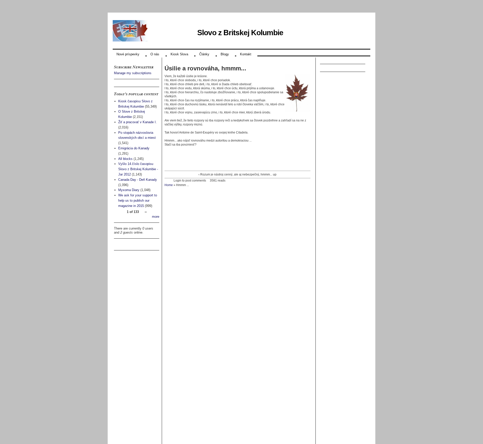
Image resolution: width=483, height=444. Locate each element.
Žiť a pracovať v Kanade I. (137, 122)
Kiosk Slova (179, 54)
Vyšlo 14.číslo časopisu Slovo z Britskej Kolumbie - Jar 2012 (138, 169)
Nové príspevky (127, 54)
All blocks (125, 159)
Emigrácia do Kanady (133, 148)
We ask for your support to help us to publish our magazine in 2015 (137, 200)
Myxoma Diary (128, 190)
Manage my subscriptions (132, 73)
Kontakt (245, 54)
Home (169, 185)
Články (204, 54)
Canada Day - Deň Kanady (137, 180)
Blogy (225, 54)
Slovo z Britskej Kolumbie (240, 32)
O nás (154, 54)
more (155, 216)
